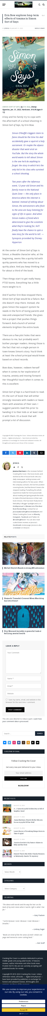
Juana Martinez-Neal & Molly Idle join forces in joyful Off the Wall (28, 821)
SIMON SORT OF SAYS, (11, 106)
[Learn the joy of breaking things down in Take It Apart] (7, 831)
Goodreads (17, 525)
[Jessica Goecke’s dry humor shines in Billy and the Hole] (7, 842)
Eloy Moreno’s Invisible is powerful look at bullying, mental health (22, 632)
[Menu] (4, 4)
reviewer (17, 528)
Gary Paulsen (39, 915)
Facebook (24, 517)
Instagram (16, 517)
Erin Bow (26, 106)
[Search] (43, 4)
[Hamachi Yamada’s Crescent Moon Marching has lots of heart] (23, 584)
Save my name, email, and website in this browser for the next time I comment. (23, 701)
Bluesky (37, 514)
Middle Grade (40, 28)
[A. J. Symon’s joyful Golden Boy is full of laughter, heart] (7, 808)
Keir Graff (41, 943)
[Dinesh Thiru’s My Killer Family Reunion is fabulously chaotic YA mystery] (7, 853)
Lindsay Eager (39, 929)
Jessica (6, 28)
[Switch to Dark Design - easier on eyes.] (39, 5)
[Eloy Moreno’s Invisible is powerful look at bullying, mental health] (23, 617)
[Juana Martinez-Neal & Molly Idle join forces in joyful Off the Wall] (7, 820)
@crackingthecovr (19, 520)
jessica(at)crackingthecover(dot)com (26, 512)
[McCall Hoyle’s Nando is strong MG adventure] (23, 553)
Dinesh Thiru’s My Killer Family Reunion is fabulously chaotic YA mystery (29, 855)
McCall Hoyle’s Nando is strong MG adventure (24, 568)
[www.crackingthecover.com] (23, 4)
